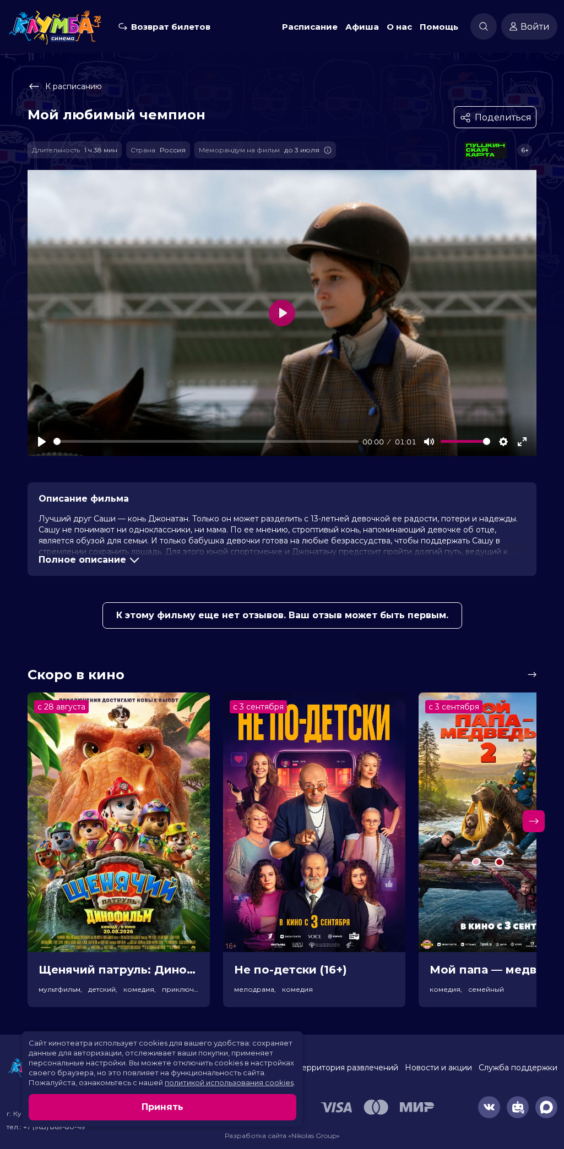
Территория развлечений (347, 1068)
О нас (399, 26)
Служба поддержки (518, 1068)
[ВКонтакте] (489, 1107)
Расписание (310, 26)
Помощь (439, 26)
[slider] (206, 441)
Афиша (362, 26)
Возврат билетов (170, 26)
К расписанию (73, 86)
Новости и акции (438, 1068)
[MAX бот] (546, 1107)
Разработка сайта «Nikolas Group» (282, 1135)
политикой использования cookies (229, 1082)
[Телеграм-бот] (518, 1107)
